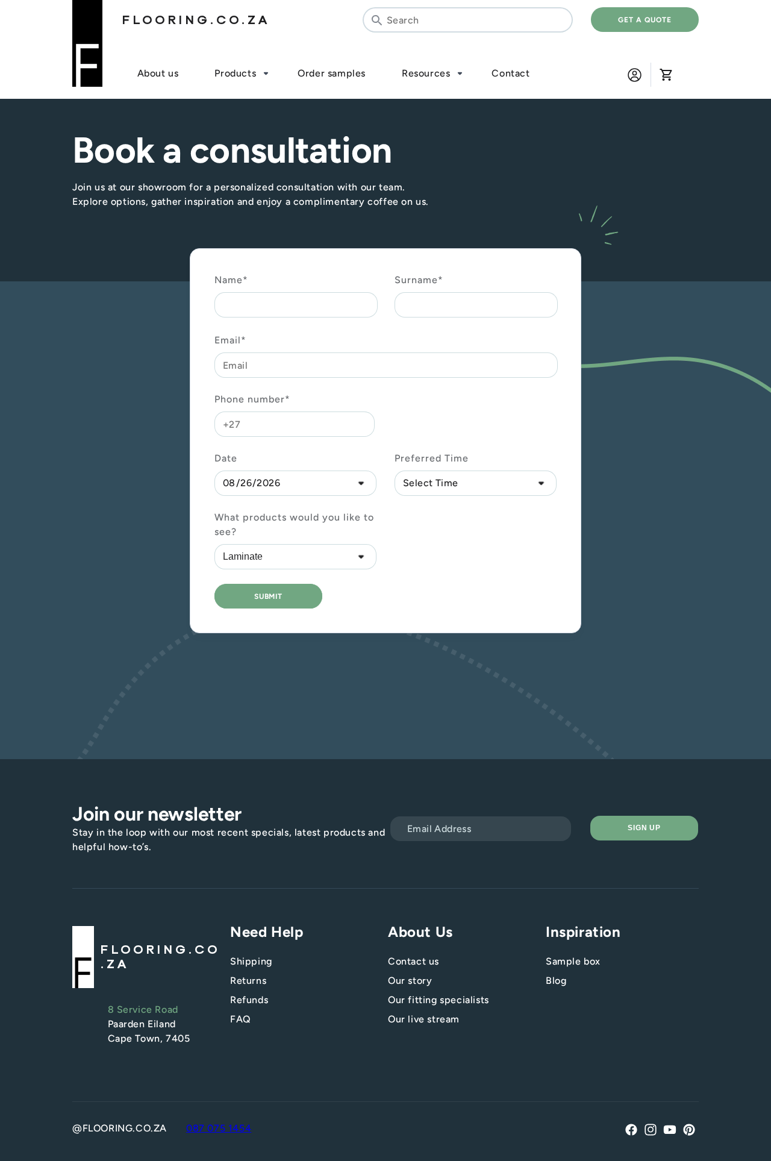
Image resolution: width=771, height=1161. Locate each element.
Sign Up (644, 828)
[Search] (376, 20)
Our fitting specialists (438, 1000)
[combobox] (467, 20)
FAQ (240, 1019)
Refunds (249, 1000)
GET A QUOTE (645, 20)
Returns (248, 980)
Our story (410, 980)
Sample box (573, 961)
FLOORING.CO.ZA (196, 20)
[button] (665, 75)
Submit (268, 596)
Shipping (251, 961)
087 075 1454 (218, 1128)
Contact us (413, 961)
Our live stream (424, 1019)
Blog (556, 980)
